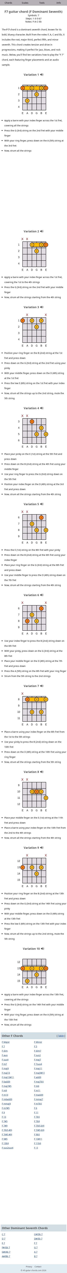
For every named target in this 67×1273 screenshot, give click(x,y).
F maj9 (5, 1068)
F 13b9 (5, 1143)
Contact (38, 1266)
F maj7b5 (39, 1081)
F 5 (35, 1046)
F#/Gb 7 (6, 1247)
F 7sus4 (38, 1064)
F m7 (4, 1064)
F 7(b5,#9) (7, 1130)
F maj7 (37, 1059)
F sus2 (37, 1055)
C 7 (3, 1234)
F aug (5, 1055)
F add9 (37, 1077)
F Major (6, 1041)
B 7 (35, 1256)
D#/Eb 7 (38, 1238)
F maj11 (38, 1068)
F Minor (38, 1041)
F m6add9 (7, 1099)
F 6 (35, 1108)
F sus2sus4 (7, 1147)
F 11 (36, 1112)
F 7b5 (37, 1116)
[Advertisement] (33, 192)
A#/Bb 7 (6, 1256)
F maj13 (6, 1072)
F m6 (36, 1086)
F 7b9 (37, 1121)
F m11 (37, 1090)
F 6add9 (6, 1081)
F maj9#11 (39, 1072)
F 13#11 (38, 1138)
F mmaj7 (38, 1099)
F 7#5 (4, 1121)
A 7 (35, 1251)
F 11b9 (37, 1143)
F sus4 (5, 1059)
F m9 (4, 1090)
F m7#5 (6, 1108)
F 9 (3, 1112)
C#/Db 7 (38, 1234)
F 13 (4, 1116)
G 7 (36, 1247)
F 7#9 (4, 1125)
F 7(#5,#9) (7, 1134)
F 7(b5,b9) (39, 1125)
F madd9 (38, 1094)
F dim (5, 1050)
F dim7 (37, 1050)
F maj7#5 (6, 1086)
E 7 (3, 1243)
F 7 (3, 1046)
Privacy (29, 1266)
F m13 (5, 1094)
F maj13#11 (8, 1077)
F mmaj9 (6, 1103)
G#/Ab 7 (6, 1251)
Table (61, 1035)
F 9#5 (4, 1138)
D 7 (3, 1238)
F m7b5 (38, 1103)
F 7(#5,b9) (39, 1130)
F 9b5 (37, 1134)
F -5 (36, 1147)
